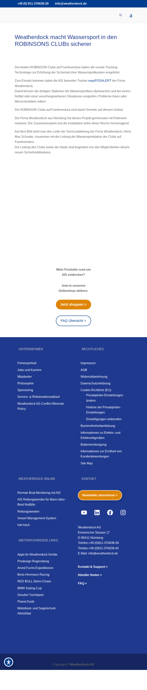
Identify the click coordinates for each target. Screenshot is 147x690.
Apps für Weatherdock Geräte (37, 554)
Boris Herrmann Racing (33, 574)
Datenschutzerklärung (95, 383)
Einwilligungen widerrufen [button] (104, 419)
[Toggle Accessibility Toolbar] (8, 662)
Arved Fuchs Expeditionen (35, 568)
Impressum (88, 363)
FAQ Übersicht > (73, 321)
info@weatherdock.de (103, 553)
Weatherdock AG (82, 664)
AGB (84, 370)
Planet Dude (25, 601)
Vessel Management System (36, 518)
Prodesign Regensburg (33, 561)
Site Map (87, 463)
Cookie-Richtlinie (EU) (96, 390)
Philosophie (25, 383)
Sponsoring (25, 390)
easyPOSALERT (99, 80)
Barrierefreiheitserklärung (98, 425)
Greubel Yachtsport (30, 594)
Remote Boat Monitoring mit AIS (39, 492)
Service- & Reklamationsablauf (38, 396)
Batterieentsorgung (93, 444)
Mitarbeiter (24, 376)
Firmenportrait (26, 363)
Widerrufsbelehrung (94, 376)
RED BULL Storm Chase (34, 581)
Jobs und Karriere (29, 370)
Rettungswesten (28, 511)
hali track (23, 524)
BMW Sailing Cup (29, 588)
